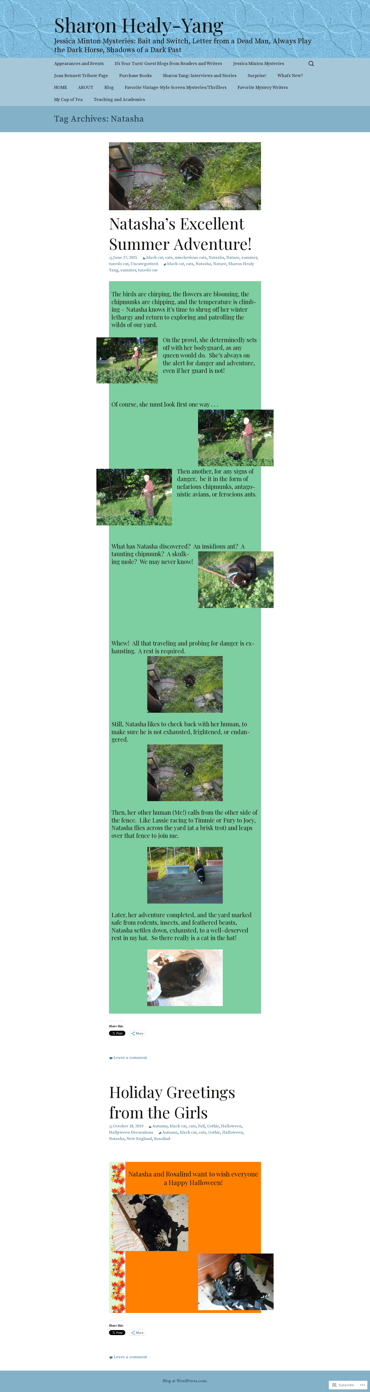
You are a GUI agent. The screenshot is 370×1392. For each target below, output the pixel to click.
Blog (109, 87)
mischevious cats (191, 257)
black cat (154, 257)
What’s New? (290, 76)
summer (249, 257)
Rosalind (162, 1138)
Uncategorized (144, 264)
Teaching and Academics (119, 99)
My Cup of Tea (68, 99)
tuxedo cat (119, 264)
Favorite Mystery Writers (263, 87)
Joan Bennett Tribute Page (81, 76)
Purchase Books (135, 76)
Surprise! (257, 76)
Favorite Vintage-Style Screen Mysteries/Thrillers (176, 87)
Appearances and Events (79, 63)
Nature (232, 257)
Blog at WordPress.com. (185, 1381)
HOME (60, 87)
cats (169, 257)
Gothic (213, 1126)
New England (139, 1138)
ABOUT (85, 87)
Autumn (160, 1126)
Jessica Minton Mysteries (258, 63)
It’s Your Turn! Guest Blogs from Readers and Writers (168, 63)
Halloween (231, 1126)
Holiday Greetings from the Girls (172, 1101)
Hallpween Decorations (131, 1132)
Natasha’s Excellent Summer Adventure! (180, 233)
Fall (201, 1126)
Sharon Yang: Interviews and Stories (200, 76)
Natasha (216, 257)
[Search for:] (311, 63)
